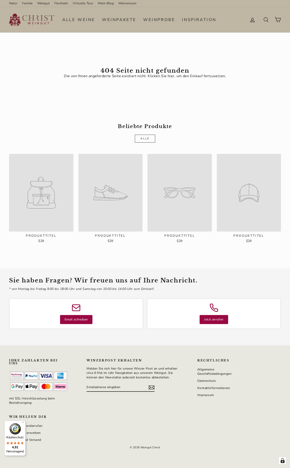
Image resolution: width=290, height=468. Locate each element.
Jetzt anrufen (213, 319)
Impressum (205, 395)
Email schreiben (76, 319)
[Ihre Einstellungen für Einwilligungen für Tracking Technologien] (282, 460)
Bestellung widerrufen (25, 426)
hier (171, 76)
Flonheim (61, 3)
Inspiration (199, 19)
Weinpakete (119, 19)
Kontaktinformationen (213, 388)
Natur (13, 3)
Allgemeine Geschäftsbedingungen (214, 371)
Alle (145, 138)
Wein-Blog (106, 3)
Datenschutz (206, 381)
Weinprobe (159, 19)
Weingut (43, 3)
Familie (27, 3)
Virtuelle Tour (83, 3)
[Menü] (23, 423)
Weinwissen (127, 3)
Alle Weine (78, 19)
